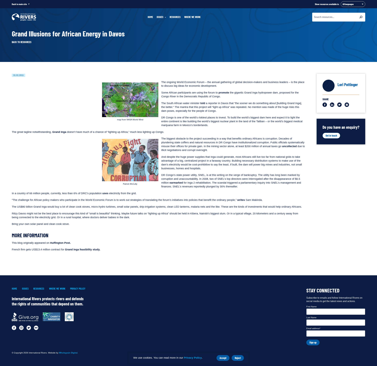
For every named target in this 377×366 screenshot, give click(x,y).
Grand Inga (59, 132)
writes (241, 199)
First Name (311, 306)
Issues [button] (160, 17)
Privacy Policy (193, 357)
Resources (175, 17)
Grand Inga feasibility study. (82, 249)
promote (223, 92)
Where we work (192, 17)
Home (150, 17)
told (202, 103)
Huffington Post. (60, 242)
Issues (25, 288)
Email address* (313, 328)
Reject (239, 358)
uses (105, 193)
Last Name (311, 317)
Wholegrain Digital (68, 353)
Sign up (312, 342)
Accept (224, 358)
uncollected (289, 146)
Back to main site (19, 4)
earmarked (176, 182)
